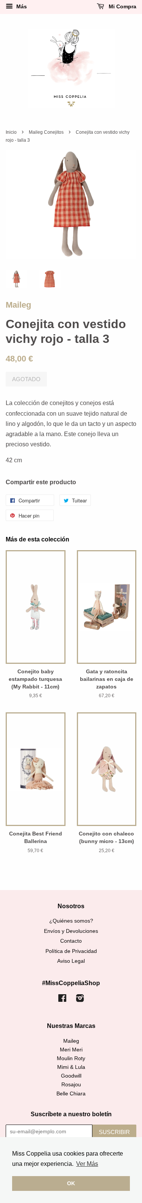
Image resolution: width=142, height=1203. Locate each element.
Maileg (18, 305)
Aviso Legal (71, 961)
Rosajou (71, 1084)
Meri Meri (71, 1050)
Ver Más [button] (87, 1164)
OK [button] (71, 1183)
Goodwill (71, 1076)
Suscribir (114, 1132)
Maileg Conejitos (46, 132)
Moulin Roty (71, 1058)
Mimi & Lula (71, 1067)
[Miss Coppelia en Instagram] (80, 1000)
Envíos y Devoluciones (71, 931)
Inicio (11, 132)
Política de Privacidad (71, 951)
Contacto (71, 941)
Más (21, 6)
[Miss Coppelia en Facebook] (62, 1000)
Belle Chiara (71, 1094)
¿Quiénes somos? (71, 921)
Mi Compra (121, 6)
